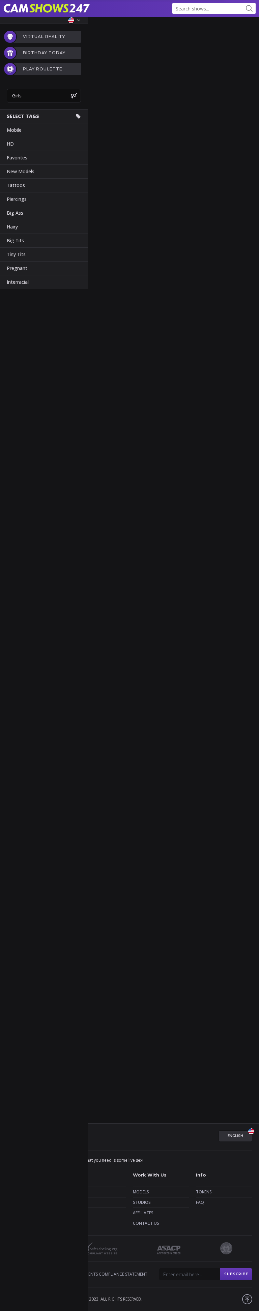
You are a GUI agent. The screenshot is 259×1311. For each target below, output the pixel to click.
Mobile (14, 130)
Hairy (12, 226)
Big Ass (15, 213)
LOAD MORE (129, 436)
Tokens (204, 1192)
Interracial (18, 282)
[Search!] (249, 8)
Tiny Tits (16, 254)
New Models (20, 171)
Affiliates (143, 1213)
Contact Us (146, 1223)
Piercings (17, 199)
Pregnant (17, 268)
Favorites (17, 157)
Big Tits (15, 240)
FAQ (200, 1202)
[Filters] (249, 27)
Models (141, 1192)
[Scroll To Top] (247, 1299)
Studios (142, 1202)
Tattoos (16, 185)
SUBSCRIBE (236, 1274)
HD (10, 144)
